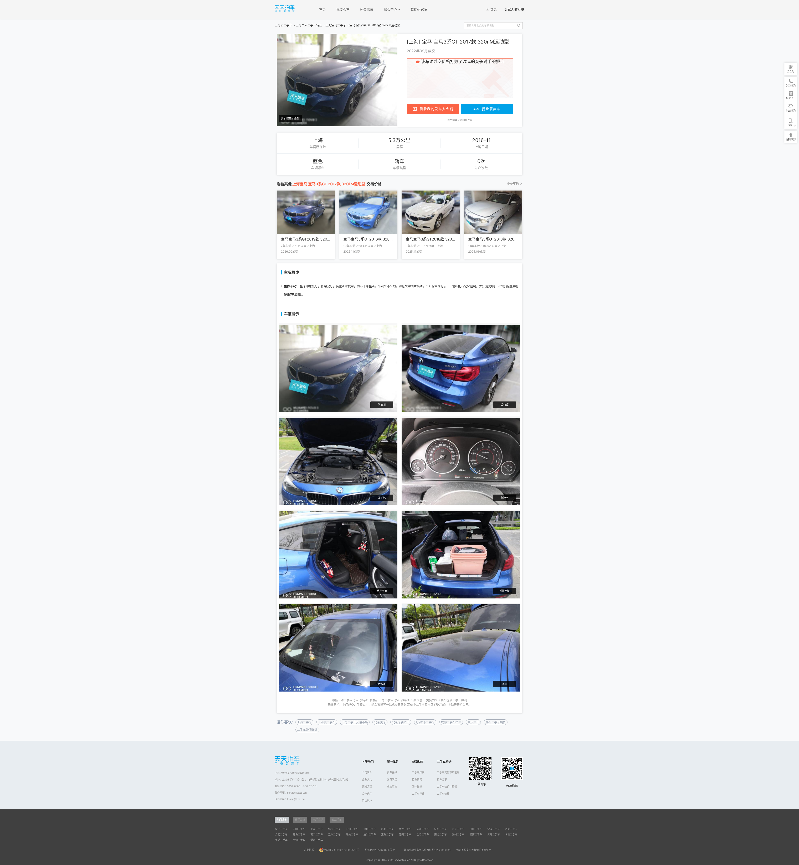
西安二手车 (511, 829)
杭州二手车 (440, 829)
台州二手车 (299, 839)
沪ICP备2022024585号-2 (380, 849)
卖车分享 (442, 779)
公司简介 (367, 772)
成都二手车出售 (495, 722)
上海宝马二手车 (335, 25)
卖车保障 (392, 772)
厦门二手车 (370, 834)
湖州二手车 (316, 839)
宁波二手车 (493, 829)
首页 (322, 9)
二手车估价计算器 (447, 786)
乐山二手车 (299, 829)
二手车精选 (444, 761)
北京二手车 (334, 829)
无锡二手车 (387, 834)
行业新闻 (417, 779)
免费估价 (366, 9)
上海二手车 (304, 722)
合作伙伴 (367, 793)
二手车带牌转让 (307, 729)
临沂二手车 (511, 834)
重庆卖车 (473, 722)
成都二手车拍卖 (451, 722)
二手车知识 (418, 772)
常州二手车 (458, 834)
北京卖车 (380, 722)
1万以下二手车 (425, 722)
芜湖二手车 (281, 839)
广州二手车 (352, 829)
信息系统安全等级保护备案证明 (473, 849)
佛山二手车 (476, 829)
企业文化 (367, 779)
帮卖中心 (391, 9)
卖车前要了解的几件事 (459, 120)
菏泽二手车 (281, 829)
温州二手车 (334, 834)
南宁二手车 (316, 834)
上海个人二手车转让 (309, 25)
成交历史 (392, 786)
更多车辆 (513, 183)
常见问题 (392, 779)
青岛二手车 (299, 834)
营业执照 (309, 849)
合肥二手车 (281, 834)
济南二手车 (476, 834)
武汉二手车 (405, 829)
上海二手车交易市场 (355, 722)
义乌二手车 (493, 834)
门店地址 (367, 800)
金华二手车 (423, 834)
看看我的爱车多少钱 (436, 109)
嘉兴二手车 (405, 834)
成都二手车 (387, 829)
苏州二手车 (423, 829)
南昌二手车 (352, 834)
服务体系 (393, 761)
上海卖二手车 (283, 25)
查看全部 (294, 118)
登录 (493, 9)
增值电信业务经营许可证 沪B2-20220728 (427, 849)
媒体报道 (417, 786)
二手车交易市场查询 (448, 772)
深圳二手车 (370, 829)
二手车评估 (418, 793)
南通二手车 (440, 834)
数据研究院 (419, 9)
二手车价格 (443, 793)
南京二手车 (458, 829)
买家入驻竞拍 (514, 9)
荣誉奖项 (367, 786)
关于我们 (368, 761)
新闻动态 (418, 761)
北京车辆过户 (400, 722)
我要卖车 (343, 9)
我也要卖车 (491, 109)
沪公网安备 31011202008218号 (341, 849)
